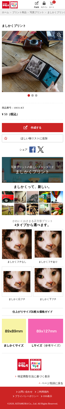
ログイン (44, 7)
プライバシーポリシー (27, 396)
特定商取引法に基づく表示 (34, 376)
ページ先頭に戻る (52, 383)
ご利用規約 (43, 391)
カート (52, 4)
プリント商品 (19, 12)
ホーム (5, 12)
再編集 (36, 7)
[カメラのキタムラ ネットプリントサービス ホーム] (11, 4)
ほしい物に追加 (34, 138)
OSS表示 (47, 396)
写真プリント (37, 12)
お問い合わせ (25, 391)
